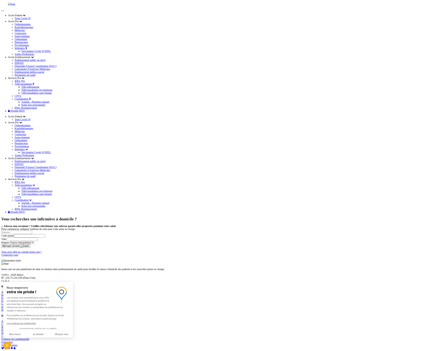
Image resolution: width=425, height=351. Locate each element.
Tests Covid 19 (22, 18)
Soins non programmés (33, 104)
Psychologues (22, 45)
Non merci (14, 334)
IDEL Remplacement (26, 107)
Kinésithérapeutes (24, 27)
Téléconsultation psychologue (36, 90)
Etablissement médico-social (29, 72)
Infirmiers (20, 48)
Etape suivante (12, 246)
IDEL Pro (20, 81)
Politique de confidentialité (15, 339)
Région (5, 242)
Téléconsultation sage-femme (36, 93)
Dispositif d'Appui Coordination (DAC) (35, 66)
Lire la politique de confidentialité (21, 323)
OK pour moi (61, 334)
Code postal (7, 235)
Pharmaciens (21, 42)
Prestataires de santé (25, 75)
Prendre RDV (17, 110)
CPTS (18, 96)
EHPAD (19, 63)
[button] (7, 345)
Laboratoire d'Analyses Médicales (32, 69)
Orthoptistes (21, 39)
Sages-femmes (22, 36)
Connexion (20, 33)
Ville (3, 239)
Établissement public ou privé (30, 60)
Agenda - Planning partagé (35, 101)
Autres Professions (24, 54)
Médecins (20, 30)
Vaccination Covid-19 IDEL (36, 51)
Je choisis (38, 334)
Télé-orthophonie (30, 87)
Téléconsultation (24, 84)
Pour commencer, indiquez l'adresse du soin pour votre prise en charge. (38, 229)
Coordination (22, 98)
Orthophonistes (23, 24)
